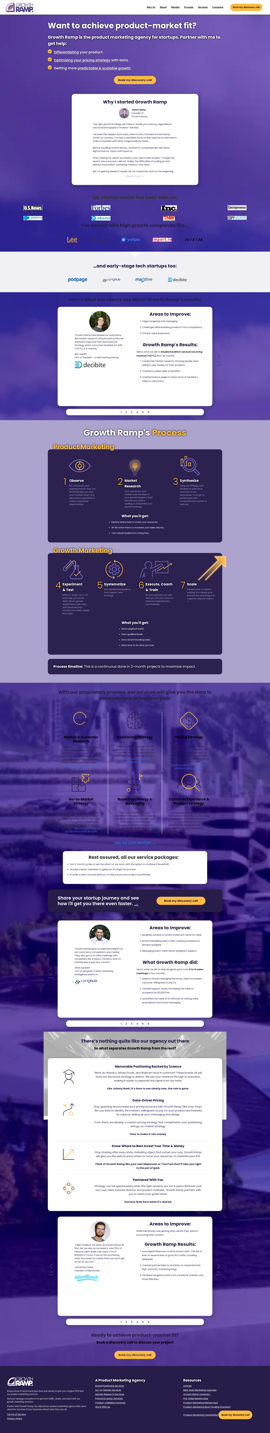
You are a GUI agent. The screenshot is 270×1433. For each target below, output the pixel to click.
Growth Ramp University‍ (196, 1394)
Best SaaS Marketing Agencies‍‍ (200, 1390)
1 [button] (121, 412)
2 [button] (126, 412)
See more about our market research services (82, 765)
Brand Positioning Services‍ (109, 1386)
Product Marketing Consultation (201, 1415)
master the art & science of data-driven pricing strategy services (189, 765)
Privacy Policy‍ (14, 1418)
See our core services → (135, 842)
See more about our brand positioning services (135, 760)
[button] (51, 356)
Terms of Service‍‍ (16, 1414)
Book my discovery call (135, 1355)
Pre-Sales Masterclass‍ (195, 1398)
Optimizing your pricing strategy (82, 60)
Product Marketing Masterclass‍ (200, 1402)
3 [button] (131, 412)
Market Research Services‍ (109, 1394)
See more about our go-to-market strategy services (83, 830)
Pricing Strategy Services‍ (109, 1398)
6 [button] (148, 412)
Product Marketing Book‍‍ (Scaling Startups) (207, 1407)
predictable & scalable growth (104, 68)
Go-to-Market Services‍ (108, 1390)
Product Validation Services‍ (110, 1402)
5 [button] (143, 412)
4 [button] (137, 412)
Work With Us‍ (102, 1407)
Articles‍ (187, 1386)
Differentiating (66, 52)
